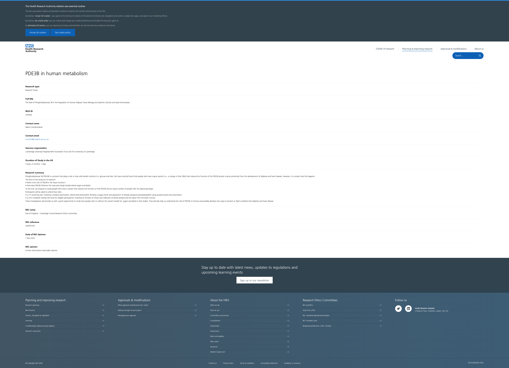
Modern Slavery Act (217, 352)
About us (479, 49)
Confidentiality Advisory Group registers (40, 326)
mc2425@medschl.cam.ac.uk (37, 139)
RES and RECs (308, 305)
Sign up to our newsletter (254, 280)
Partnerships (214, 326)
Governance (214, 331)
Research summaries (33, 331)
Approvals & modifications (453, 49)
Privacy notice (228, 363)
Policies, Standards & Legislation (37, 315)
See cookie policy (63, 32)
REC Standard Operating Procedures (316, 315)
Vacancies (214, 347)
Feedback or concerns (292, 363)
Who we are (214, 310)
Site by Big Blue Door (476, 363)
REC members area (310, 321)
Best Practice (30, 310)
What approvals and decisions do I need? (133, 305)
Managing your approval (127, 315)
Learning (28, 321)
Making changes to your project (129, 310)
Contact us (213, 363)
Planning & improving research (417, 49)
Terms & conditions (247, 363)
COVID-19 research (385, 49)
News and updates (217, 336)
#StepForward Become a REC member (317, 326)
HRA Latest (214, 342)
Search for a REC (309, 310)
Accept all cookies (38, 32)
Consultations (215, 321)
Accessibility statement (269, 363)
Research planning (32, 305)
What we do (214, 305)
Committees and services (219, 315)
